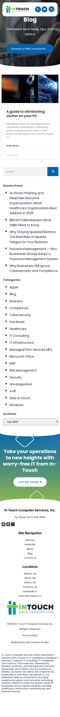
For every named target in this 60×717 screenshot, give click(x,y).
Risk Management (23, 370)
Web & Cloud (20, 398)
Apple (14, 287)
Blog (13, 294)
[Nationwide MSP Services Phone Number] (38, 9)
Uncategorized (21, 384)
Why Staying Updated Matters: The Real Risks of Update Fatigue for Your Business (33, 237)
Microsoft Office (22, 356)
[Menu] (51, 9)
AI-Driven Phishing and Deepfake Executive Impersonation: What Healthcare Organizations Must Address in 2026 (33, 203)
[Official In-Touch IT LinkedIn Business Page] (8, 524)
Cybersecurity (20, 315)
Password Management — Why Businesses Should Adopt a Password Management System (34, 254)
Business (16, 301)
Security (16, 377)
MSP (13, 363)
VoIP (13, 391)
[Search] (52, 171)
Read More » (13, 145)
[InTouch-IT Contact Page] (44, 9)
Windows (17, 405)
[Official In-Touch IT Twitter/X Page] (13, 524)
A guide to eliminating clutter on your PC (25, 113)
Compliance (19, 308)
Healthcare (18, 329)
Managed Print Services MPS (31, 350)
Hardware (17, 322)
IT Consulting (19, 336)
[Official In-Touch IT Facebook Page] (3, 524)
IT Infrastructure (22, 343)
